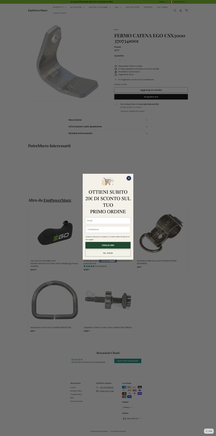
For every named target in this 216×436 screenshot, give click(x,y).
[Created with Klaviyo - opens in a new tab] (108, 261)
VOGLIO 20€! (108, 245)
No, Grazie (108, 253)
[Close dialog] (129, 178)
